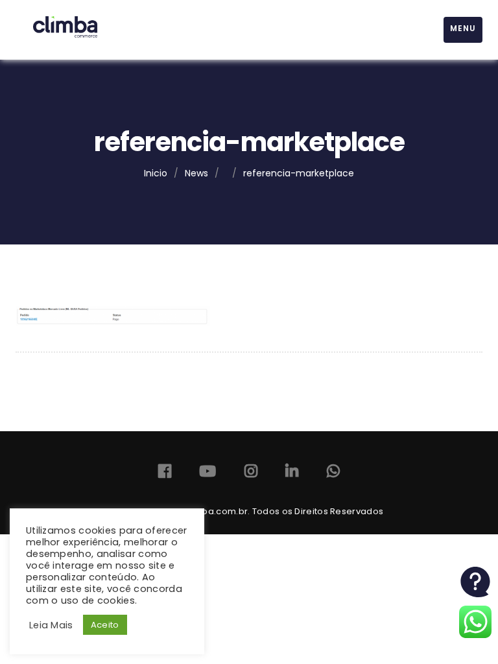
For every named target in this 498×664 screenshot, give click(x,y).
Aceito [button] (105, 625)
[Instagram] (250, 474)
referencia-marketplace (298, 173)
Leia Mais (51, 625)
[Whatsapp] (333, 474)
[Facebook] (164, 474)
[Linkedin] (291, 474)
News (196, 173)
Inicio (155, 173)
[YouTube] (207, 474)
